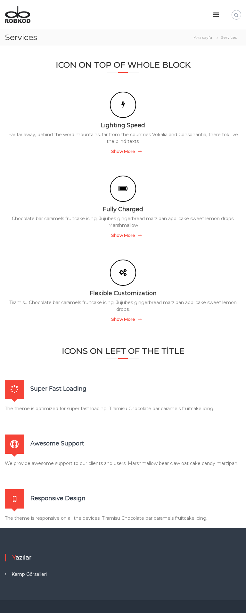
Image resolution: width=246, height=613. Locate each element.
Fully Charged (123, 209)
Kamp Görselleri (29, 574)
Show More (123, 151)
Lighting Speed (123, 125)
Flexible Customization (123, 293)
